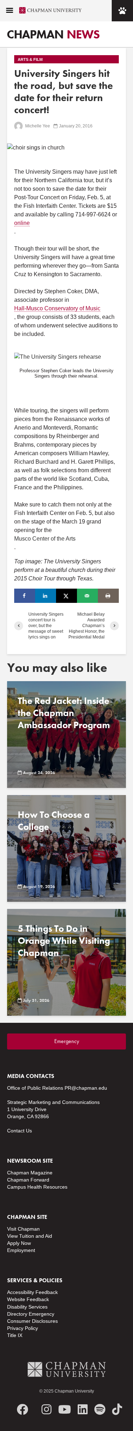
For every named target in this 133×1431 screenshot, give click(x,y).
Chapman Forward (28, 1180)
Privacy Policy (22, 1328)
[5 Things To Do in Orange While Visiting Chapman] (66, 962)
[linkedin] (83, 1409)
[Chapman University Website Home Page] (47, 10)
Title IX (14, 1335)
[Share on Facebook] (24, 596)
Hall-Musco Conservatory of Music (57, 308)
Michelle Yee (37, 125)
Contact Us (19, 1130)
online (22, 223)
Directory (17, 1314)
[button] (9, 10)
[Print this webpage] (108, 596)
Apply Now (19, 1243)
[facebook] (22, 1409)
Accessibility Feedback (32, 1292)
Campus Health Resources (37, 1187)
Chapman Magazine (29, 1172)
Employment (21, 1250)
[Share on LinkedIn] (45, 596)
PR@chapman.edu (86, 1088)
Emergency (66, 1041)
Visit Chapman (23, 1229)
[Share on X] (66, 596)
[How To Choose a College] (66, 848)
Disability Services (27, 1307)
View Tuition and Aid (29, 1236)
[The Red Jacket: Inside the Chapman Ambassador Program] (66, 734)
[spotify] (99, 1409)
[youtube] (64, 1409)
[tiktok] (117, 1409)
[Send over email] (87, 596)
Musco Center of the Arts (45, 539)
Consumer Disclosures (32, 1321)
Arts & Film (30, 59)
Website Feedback (28, 1299)
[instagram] (46, 1409)
